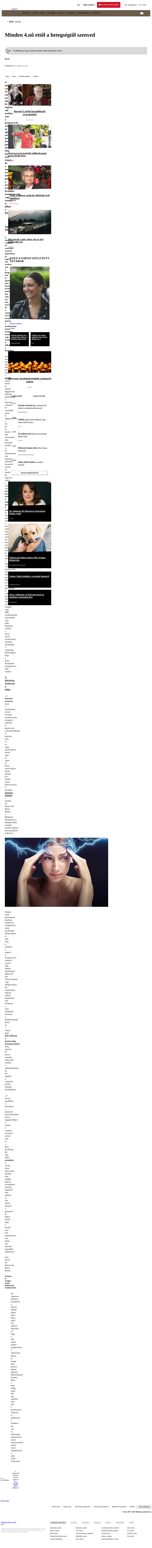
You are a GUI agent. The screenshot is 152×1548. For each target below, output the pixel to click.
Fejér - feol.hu (79, 1530)
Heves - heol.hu (80, 1539)
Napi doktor (83, 13)
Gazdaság (85, 1522)
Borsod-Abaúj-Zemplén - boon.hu (58, 1536)
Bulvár (108, 1522)
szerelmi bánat (14, 585)
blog (7, 59)
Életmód (51, 13)
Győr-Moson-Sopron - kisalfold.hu (84, 1533)
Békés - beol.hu (54, 1533)
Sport (42, 13)
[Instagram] (144, 1501)
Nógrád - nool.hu (106, 1533)
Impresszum (67, 1507)
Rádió (131, 1522)
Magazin (97, 1522)
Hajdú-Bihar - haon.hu (81, 1536)
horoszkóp (13, 602)
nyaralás (29, 120)
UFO (33, 343)
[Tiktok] (139, 1501)
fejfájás (14, 76)
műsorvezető (15, 343)
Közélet (73, 1522)
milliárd (11, 161)
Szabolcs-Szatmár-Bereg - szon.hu (110, 1539)
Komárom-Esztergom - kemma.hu (110, 1530)
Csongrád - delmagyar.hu (56, 1539)
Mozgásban (35, 76)
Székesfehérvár (130, 5)
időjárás (11, 247)
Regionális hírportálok (58, 1522)
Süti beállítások (144, 1507)
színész (29, 387)
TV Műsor (95, 13)
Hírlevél (132, 1507)
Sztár (35, 13)
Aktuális (26, 13)
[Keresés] (141, 13)
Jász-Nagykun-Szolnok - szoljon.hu (110, 1527)
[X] (6, 219)
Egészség (18, 21)
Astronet (71, 13)
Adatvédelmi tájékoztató (82, 1507)
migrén (7, 76)
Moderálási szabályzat (119, 1507)
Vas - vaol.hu (130, 1530)
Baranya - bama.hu (54, 1530)
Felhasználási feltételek (101, 1507)
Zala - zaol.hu (130, 1536)
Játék (78, 5)
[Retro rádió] (101, 6)
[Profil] (146, 13)
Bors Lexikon (88, 5)
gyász (20, 440)
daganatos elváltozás (26, 455)
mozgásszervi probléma (24, 76)
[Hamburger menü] (6, 13)
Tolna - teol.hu (130, 1527)
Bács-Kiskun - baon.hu (56, 1527)
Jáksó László (14, 203)
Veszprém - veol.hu (132, 1533)
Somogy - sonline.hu (107, 1536)
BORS (11, 21)
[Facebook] (149, 1501)
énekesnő (13, 328)
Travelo (61, 13)
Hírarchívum (56, 1507)
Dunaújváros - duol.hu (81, 1527)
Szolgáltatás (120, 1522)
